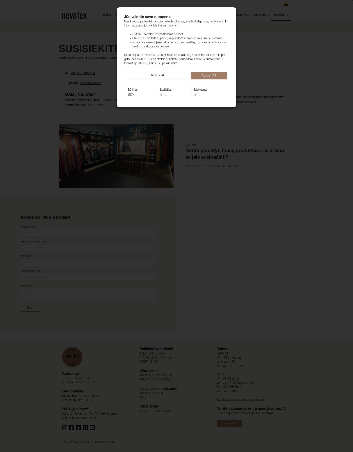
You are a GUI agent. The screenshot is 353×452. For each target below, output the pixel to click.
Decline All (157, 75)
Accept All (209, 75)
